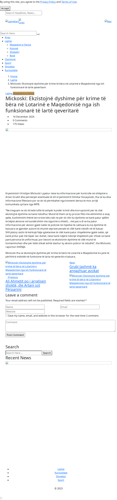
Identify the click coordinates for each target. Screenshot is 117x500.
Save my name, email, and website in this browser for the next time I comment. (53, 315)
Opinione (10, 59)
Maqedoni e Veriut (20, 44)
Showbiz (10, 66)
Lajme (8, 41)
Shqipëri (14, 52)
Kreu (7, 37)
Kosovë (14, 48)
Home (13, 76)
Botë (12, 55)
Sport (8, 63)
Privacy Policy (48, 1)
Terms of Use (69, 1)
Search (47, 353)
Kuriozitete (11, 70)
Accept (5, 8)
